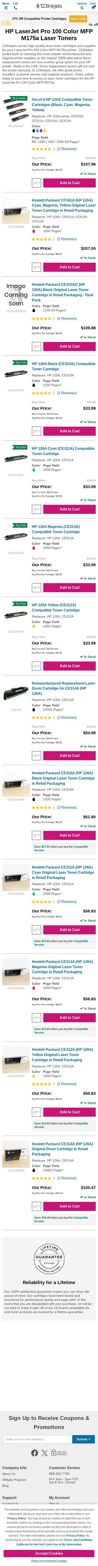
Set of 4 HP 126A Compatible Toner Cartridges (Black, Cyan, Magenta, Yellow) (62, 105)
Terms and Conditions (78, 1540)
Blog (5, 1485)
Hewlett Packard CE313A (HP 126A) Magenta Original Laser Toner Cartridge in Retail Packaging (62, 967)
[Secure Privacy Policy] (59, 1455)
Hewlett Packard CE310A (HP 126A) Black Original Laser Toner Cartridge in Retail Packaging (63, 778)
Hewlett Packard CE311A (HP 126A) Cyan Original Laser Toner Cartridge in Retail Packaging (63, 872)
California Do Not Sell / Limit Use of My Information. (49, 1544)
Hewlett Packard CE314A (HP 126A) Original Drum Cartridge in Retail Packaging (62, 1149)
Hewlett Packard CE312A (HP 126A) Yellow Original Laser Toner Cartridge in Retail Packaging (62, 1055)
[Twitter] (44, 1455)
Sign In (54, 1504)
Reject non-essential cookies (49, 1560)
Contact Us (10, 1504)
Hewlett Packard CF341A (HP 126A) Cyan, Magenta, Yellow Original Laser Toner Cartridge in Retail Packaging (64, 205)
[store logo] (49, 6)
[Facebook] (34, 1455)
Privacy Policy (16, 1518)
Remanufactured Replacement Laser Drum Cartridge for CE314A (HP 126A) (63, 688)
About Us (8, 1474)
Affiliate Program (14, 1480)
